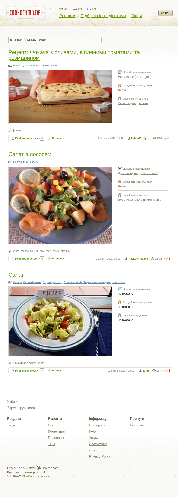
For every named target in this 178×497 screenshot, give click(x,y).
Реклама (137, 425)
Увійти (165, 13)
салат (16, 250)
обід (42, 250)
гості (48, 250)
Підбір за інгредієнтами (103, 15)
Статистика (98, 444)
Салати (17, 161)
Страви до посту (52, 282)
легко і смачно (61, 250)
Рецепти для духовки (133, 103)
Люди (136, 15)
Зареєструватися (21, 408)
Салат (16, 274)
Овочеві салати (32, 282)
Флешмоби (118, 282)
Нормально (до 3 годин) (134, 76)
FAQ (92, 431)
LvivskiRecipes (140, 138)
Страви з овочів (73, 282)
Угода (93, 438)
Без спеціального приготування (140, 199)
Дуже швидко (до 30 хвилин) (138, 173)
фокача (17, 130)
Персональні (58, 438)
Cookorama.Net (38, 476)
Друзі (93, 450)
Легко (122, 90)
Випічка (17, 65)
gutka (145, 370)
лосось (24, 250)
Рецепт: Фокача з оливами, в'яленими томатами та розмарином (74, 54)
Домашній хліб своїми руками (40, 65)
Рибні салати (30, 161)
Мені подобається (26, 138)
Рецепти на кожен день (97, 282)
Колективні (56, 431)
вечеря (34, 250)
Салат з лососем (29, 154)
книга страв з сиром (24, 363)
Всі (50, 425)
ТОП (51, 444)
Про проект (98, 425)
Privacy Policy (100, 456)
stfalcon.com (50, 468)
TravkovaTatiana (138, 258)
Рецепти (67, 15)
